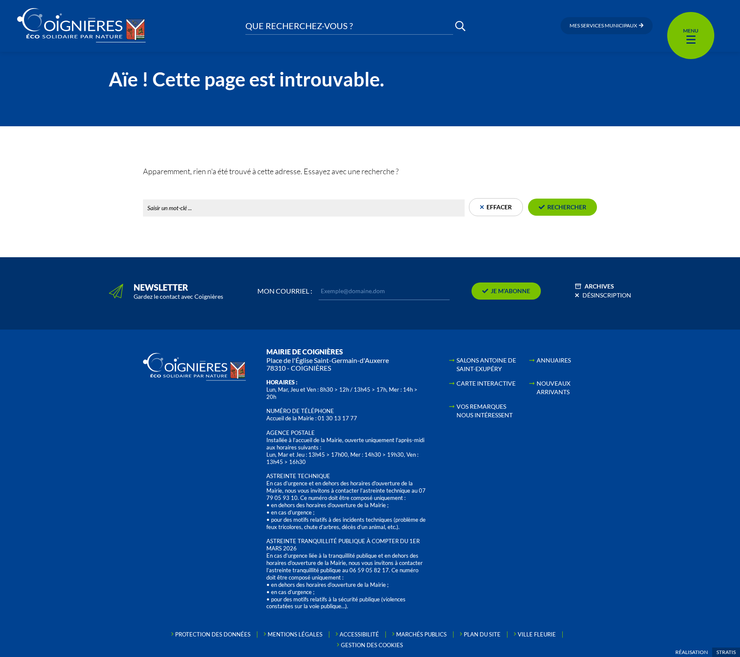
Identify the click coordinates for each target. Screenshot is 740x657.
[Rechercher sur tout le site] (460, 26)
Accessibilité (359, 634)
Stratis (726, 652)
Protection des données (213, 634)
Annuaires (554, 360)
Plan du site (482, 634)
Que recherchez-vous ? (299, 26)
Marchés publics (421, 634)
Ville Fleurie (537, 634)
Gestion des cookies (372, 645)
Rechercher (159, 189)
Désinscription (606, 295)
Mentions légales (295, 634)
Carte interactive (486, 383)
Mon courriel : (284, 291)
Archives (599, 286)
